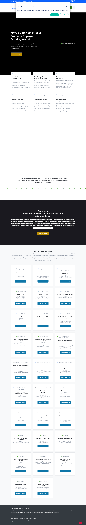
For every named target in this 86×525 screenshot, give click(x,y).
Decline (64, 14)
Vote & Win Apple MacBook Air (16, 1)
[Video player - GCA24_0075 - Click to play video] (43, 143)
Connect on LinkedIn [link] (20, 281)
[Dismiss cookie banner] (68, 4)
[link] (71, 1)
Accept (54, 14)
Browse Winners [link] (15, 54)
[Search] (74, 7)
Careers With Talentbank (27, 1)
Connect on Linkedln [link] (42, 445)
